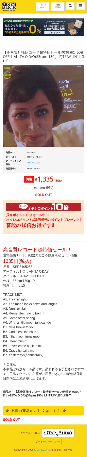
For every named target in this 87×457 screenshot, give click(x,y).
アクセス (25, 432)
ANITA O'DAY (33, 162)
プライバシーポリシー (47, 441)
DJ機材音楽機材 (58, 6)
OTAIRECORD (42, 449)
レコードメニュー (42, 6)
